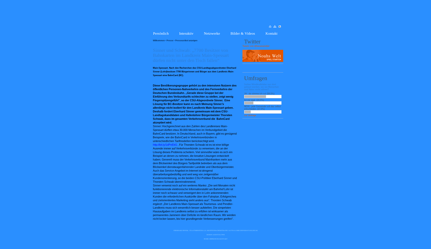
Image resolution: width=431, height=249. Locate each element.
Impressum (214, 239)
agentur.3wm (219, 235)
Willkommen (159, 40)
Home (206, 239)
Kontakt (271, 33)
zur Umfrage (250, 115)
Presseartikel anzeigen (186, 40)
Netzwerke (212, 33)
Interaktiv (186, 33)
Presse (170, 40)
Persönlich (161, 33)
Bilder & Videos (242, 33)
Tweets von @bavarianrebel (255, 46)
